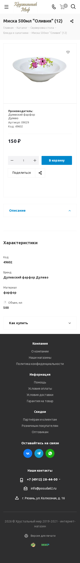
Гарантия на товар (40, 401)
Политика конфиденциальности (40, 364)
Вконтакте (27, 453)
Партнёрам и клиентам (40, 419)
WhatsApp (50, 453)
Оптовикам (40, 432)
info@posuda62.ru (43, 488)
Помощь (40, 382)
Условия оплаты (40, 388)
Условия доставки (40, 395)
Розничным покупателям (40, 426)
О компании (40, 351)
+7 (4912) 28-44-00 (42, 479)
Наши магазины (40, 357)
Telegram (38, 453)
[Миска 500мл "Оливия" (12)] (40, 71)
